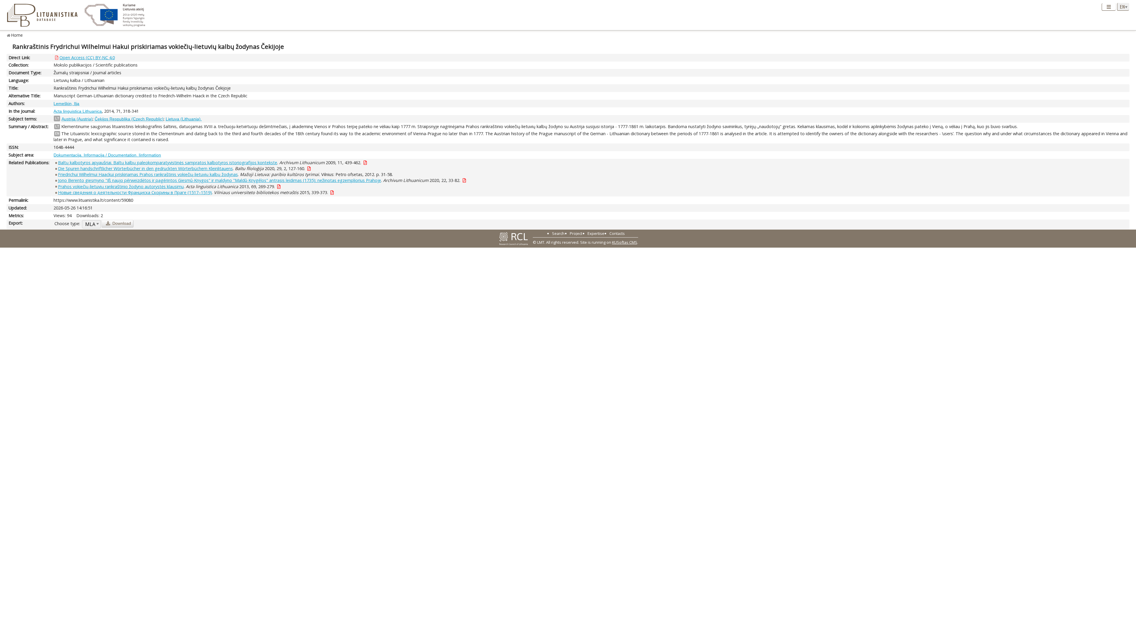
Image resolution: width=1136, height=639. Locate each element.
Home (17, 35)
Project (576, 233)
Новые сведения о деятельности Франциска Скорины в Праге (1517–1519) (135, 192)
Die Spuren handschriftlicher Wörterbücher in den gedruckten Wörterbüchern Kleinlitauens (145, 168)
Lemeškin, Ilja (66, 103)
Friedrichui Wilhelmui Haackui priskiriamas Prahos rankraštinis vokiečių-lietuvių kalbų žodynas (148, 174)
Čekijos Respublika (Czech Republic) (129, 119)
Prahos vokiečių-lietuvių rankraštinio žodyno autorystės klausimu (121, 186)
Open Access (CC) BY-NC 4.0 (87, 57)
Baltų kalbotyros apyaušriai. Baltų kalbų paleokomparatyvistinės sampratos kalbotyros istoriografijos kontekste (167, 162)
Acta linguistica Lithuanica (78, 111)
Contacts (617, 233)
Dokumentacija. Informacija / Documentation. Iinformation (107, 155)
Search (558, 233)
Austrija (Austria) (77, 119)
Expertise (596, 233)
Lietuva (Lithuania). (184, 119)
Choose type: (67, 223)
